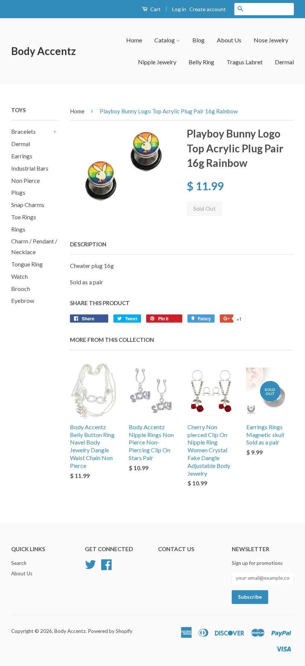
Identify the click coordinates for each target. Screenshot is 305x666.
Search (18, 563)
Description (88, 244)
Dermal (284, 61)
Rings (18, 229)
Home (134, 39)
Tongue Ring (27, 264)
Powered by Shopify (110, 631)
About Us (229, 39)
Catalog (165, 39)
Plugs (18, 192)
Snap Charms (27, 204)
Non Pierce (25, 180)
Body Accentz (43, 51)
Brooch (20, 288)
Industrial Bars (29, 168)
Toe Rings (23, 216)
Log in (179, 9)
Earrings (21, 155)
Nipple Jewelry (157, 61)
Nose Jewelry (271, 39)
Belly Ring (201, 61)
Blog (198, 39)
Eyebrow (22, 300)
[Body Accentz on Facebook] (106, 563)
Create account (207, 9)
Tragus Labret (245, 61)
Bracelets (23, 131)
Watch (19, 276)
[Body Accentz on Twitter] (90, 563)
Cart (155, 9)
